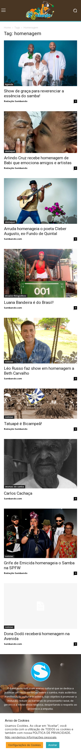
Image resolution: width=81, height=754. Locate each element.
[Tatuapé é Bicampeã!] (40, 404)
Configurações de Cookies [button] (24, 745)
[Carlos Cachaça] (40, 463)
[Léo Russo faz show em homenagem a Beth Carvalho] (40, 340)
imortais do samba (14, 486)
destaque (10, 151)
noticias (9, 361)
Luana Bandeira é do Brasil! (28, 302)
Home (7, 27)
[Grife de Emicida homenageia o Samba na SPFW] (40, 533)
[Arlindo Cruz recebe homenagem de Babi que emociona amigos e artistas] (40, 132)
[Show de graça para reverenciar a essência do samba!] (40, 63)
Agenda (9, 84)
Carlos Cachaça (18, 493)
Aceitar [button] (52, 745)
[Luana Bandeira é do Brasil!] (40, 273)
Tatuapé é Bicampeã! (23, 423)
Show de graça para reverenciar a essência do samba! (34, 93)
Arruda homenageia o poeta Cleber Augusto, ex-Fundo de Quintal (35, 231)
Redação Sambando (15, 101)
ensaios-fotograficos (15, 295)
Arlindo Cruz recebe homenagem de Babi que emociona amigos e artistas (38, 160)
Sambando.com (13, 238)
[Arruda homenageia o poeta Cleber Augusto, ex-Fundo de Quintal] (40, 201)
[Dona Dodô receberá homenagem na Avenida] (40, 606)
